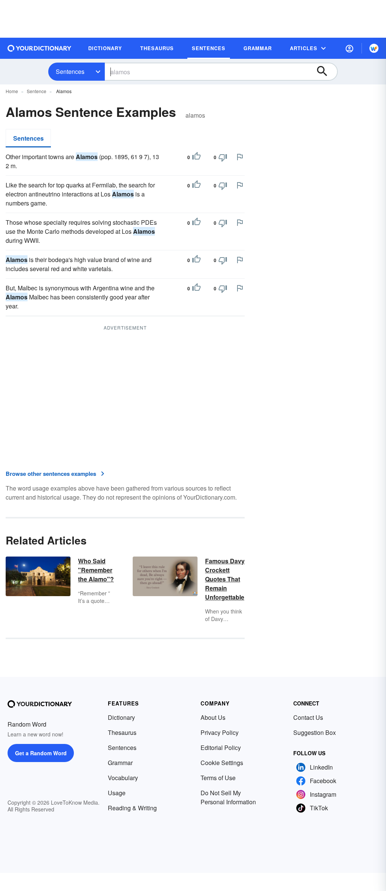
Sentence (36, 91)
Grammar (120, 762)
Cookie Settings (222, 762)
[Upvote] (196, 157)
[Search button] (325, 71)
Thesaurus (122, 732)
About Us (213, 717)
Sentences (70, 71)
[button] (349, 48)
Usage (117, 792)
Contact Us (308, 717)
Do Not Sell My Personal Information (228, 797)
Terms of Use (218, 777)
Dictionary (121, 717)
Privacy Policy (220, 732)
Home (12, 91)
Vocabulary (123, 777)
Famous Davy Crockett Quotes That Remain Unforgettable (225, 579)
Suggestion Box (314, 732)
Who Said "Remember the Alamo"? (96, 570)
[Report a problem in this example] (239, 156)
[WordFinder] (373, 48)
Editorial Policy (221, 747)
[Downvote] (222, 157)
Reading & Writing (132, 808)
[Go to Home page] (40, 48)
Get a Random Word (41, 753)
